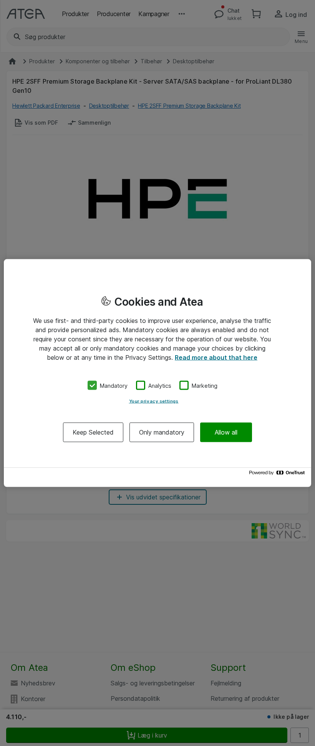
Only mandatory (161, 432)
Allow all (226, 432)
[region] (157, 373)
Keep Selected (93, 432)
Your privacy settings (154, 401)
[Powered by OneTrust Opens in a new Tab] (278, 474)
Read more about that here (216, 357)
